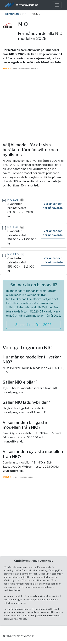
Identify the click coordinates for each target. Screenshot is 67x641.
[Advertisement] (33, 103)
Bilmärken (12, 13)
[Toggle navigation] (57, 5)
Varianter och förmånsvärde (53, 206)
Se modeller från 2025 (33, 325)
